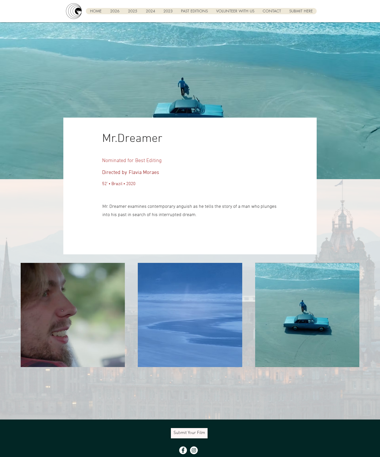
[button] (194, 11)
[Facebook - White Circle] (183, 450)
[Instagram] (194, 450)
